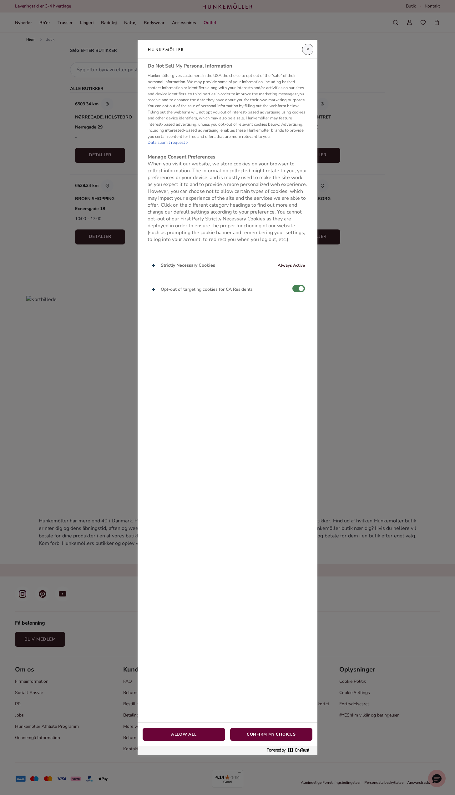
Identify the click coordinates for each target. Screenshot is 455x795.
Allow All (184, 734)
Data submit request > (168, 142)
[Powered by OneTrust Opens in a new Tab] (290, 750)
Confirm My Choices (271, 734)
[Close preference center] (308, 49)
